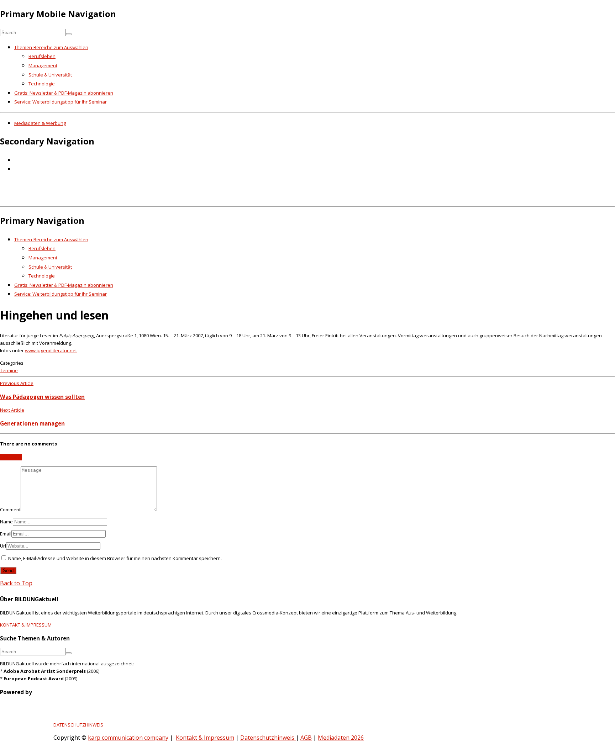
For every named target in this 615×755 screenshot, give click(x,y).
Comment (10, 509)
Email (5, 533)
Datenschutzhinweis (268, 737)
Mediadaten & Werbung (40, 123)
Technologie (41, 83)
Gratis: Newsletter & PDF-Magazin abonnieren (63, 93)
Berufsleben (42, 56)
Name (6, 521)
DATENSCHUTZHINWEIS (78, 725)
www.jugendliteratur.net (51, 350)
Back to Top (16, 583)
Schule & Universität (50, 75)
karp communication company (128, 737)
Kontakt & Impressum (205, 737)
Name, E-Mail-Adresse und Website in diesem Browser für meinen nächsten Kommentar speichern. (115, 558)
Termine (9, 370)
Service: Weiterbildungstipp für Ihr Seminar (60, 102)
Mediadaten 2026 (341, 737)
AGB (306, 737)
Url (3, 546)
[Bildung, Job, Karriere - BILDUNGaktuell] (115, 198)
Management (42, 65)
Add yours (11, 457)
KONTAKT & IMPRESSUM (26, 625)
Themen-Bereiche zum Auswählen (51, 47)
